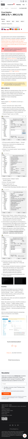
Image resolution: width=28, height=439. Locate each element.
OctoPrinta (16, 71)
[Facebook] (10, 425)
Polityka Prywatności (6, 408)
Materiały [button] (18, 4)
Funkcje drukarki (14, 8)
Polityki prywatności (10, 397)
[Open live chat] (25, 436)
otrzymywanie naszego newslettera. (17, 390)
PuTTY (10, 71)
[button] (2, 29)
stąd (10, 101)
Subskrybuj (6, 393)
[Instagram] (13, 425)
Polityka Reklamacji (5, 412)
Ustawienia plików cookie (7, 415)
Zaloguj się (9, 352)
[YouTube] (18, 425)
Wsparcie (6, 8)
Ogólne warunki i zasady (7, 404)
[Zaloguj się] (23, 1)
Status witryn (4, 413)
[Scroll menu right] (26, 5)
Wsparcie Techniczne (12, 58)
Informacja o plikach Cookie (7, 410)
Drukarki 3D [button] (11, 4)
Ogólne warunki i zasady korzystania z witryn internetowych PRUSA (14, 407)
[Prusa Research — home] (3, 4)
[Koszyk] (26, 1)
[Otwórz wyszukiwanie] (21, 1)
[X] (15, 425)
